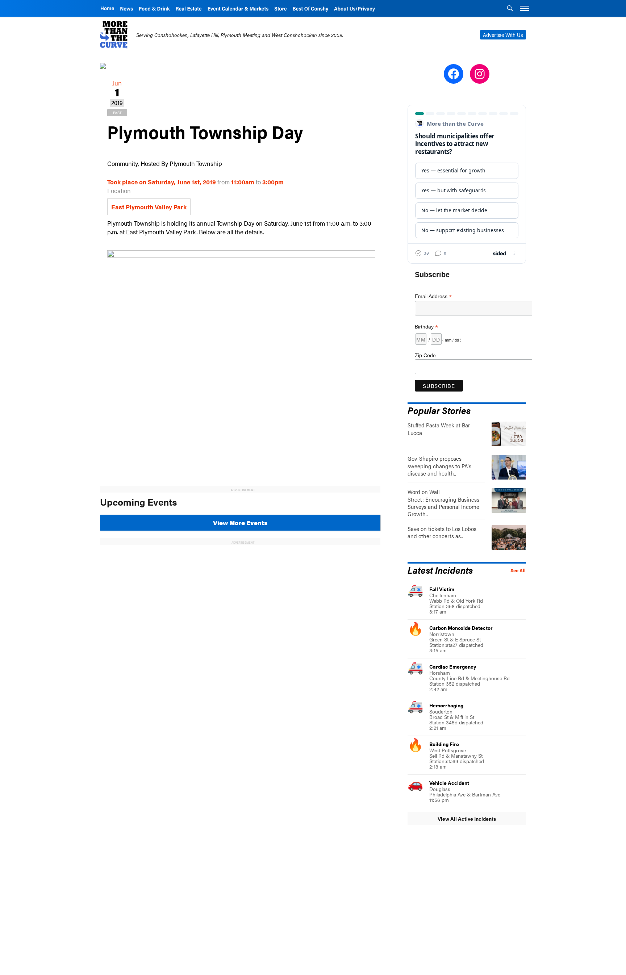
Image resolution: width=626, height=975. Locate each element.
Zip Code (425, 355)
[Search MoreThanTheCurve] (510, 9)
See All (518, 570)
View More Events (240, 522)
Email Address (433, 296)
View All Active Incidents (467, 818)
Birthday (426, 326)
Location (119, 190)
